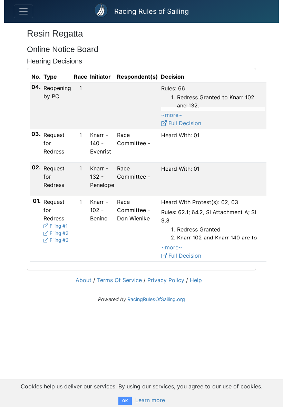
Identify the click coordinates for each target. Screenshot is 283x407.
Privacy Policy (165, 280)
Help (196, 280)
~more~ (171, 114)
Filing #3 (58, 240)
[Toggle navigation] (23, 11)
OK (125, 400)
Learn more (150, 400)
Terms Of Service (119, 280)
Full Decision (184, 123)
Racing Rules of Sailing (151, 11)
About (83, 280)
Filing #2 (58, 233)
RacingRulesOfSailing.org (156, 299)
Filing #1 (58, 226)
